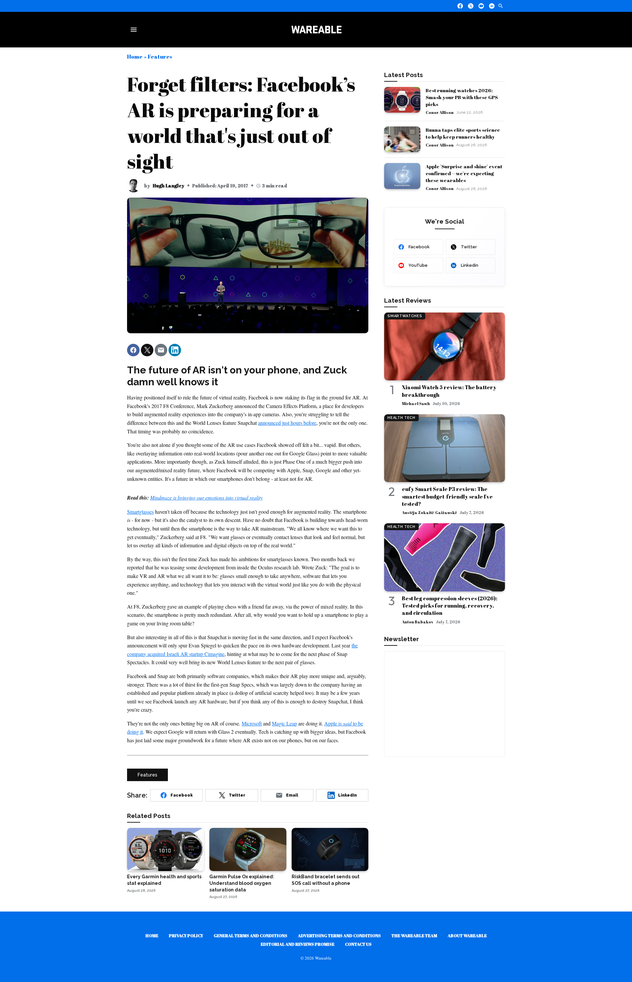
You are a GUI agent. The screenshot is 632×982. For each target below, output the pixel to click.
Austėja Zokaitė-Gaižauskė (429, 512)
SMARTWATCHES (404, 316)
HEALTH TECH (401, 418)
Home (135, 56)
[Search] (500, 6)
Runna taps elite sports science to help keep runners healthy (463, 133)
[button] (133, 350)
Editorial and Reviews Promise (297, 944)
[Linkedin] (491, 6)
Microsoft (252, 723)
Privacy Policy (186, 936)
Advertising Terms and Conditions (339, 936)
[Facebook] (460, 6)
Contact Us (358, 944)
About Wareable (467, 936)
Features (160, 56)
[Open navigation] (135, 29)
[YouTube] (481, 6)
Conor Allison (440, 112)
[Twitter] (470, 6)
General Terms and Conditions (250, 936)
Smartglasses (140, 511)
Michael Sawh (416, 403)
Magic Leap (284, 723)
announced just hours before (287, 422)
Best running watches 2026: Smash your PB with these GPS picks (462, 97)
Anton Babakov (417, 621)
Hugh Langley (168, 185)
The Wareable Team (414, 936)
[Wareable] (316, 29)
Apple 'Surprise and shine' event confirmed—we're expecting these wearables (464, 173)
